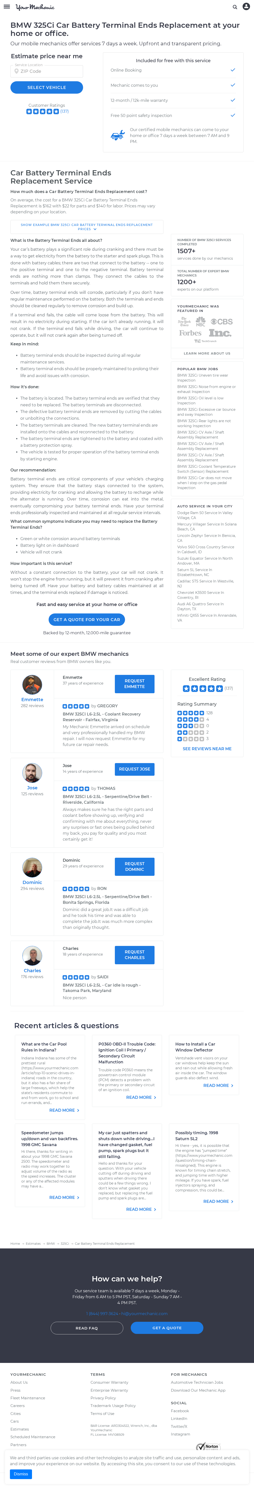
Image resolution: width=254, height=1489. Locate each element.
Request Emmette (134, 684)
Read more (62, 1110)
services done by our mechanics (205, 258)
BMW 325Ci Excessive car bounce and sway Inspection (206, 412)
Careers (17, 1405)
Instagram (180, 1434)
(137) (64, 111)
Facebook (180, 1410)
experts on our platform (198, 289)
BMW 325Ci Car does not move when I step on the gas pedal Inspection (204, 483)
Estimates (19, 1429)
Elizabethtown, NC (193, 575)
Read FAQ (87, 1328)
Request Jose (134, 769)
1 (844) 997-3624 (102, 1313)
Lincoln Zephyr (190, 535)
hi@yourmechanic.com (144, 1313)
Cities (15, 1413)
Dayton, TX (186, 609)
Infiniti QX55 (188, 615)
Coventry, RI (187, 597)
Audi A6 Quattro (191, 604)
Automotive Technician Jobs (197, 1382)
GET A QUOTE (167, 1327)
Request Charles (135, 955)
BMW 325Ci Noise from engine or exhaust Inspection (206, 389)
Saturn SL (185, 570)
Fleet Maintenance (27, 1398)
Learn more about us (207, 353)
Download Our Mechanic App (198, 1390)
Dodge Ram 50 (190, 513)
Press (15, 1390)
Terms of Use (102, 1413)
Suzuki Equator (190, 558)
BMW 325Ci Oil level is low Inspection (200, 400)
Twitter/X (179, 1426)
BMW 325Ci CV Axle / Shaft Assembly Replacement (200, 435)
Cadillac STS (187, 581)
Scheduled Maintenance (32, 1436)
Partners (18, 1444)
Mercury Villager (191, 524)
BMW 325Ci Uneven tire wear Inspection (202, 378)
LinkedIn (179, 1418)
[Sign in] (246, 6)
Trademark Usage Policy (113, 1405)
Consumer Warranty (109, 1382)
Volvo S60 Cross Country (199, 547)
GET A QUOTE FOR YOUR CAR (87, 619)
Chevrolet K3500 (191, 592)
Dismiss (21, 1474)
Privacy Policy (103, 1398)
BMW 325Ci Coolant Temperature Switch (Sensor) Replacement (206, 469)
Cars (14, 1421)
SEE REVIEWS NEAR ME (207, 748)
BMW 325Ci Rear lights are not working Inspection (204, 423)
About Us (19, 1382)
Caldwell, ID (192, 552)
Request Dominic (135, 866)
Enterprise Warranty (109, 1390)
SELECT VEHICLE (47, 87)
